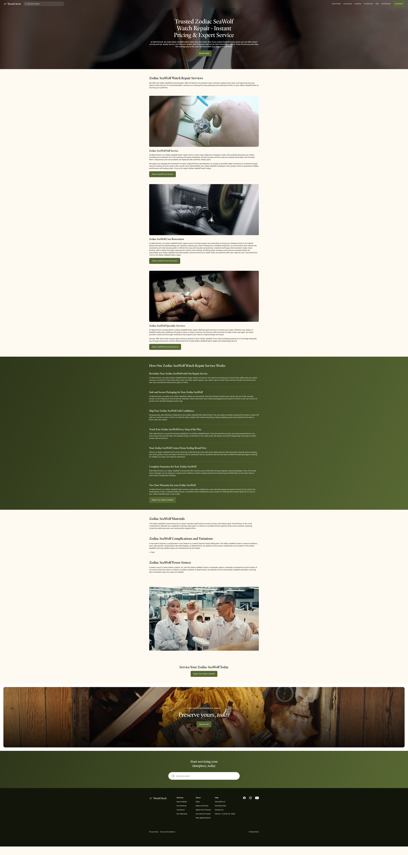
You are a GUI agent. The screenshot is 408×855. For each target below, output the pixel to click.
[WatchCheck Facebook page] (244, 798)
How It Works (336, 4)
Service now (204, 724)
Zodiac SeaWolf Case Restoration (165, 261)
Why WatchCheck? (203, 818)
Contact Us (219, 810)
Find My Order (386, 4)
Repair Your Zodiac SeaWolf (162, 500)
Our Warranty (368, 4)
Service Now (204, 53)
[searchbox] (204, 776)
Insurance (358, 4)
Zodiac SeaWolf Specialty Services (165, 347)
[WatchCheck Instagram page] (250, 798)
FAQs (377, 4)
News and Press (202, 806)
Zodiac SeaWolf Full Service (162, 174)
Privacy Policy (154, 832)
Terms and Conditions (167, 832)
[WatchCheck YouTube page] (257, 798)
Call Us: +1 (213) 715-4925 (225, 814)
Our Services (347, 4)
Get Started (399, 4)
